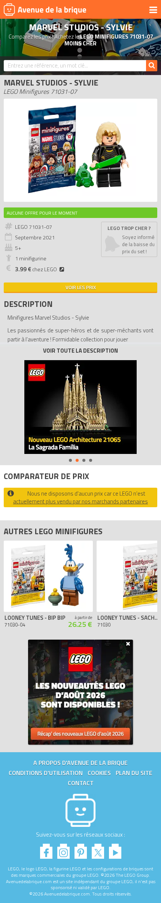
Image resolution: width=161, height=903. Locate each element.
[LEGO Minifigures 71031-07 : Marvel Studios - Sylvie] (80, 194)
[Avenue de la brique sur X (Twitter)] (98, 849)
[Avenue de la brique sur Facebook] (46, 849)
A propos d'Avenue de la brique (80, 762)
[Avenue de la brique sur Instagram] (63, 849)
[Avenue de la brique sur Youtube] (115, 849)
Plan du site (134, 772)
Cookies (99, 772)
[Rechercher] (151, 65)
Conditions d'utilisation (46, 772)
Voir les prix (81, 287)
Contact (81, 782)
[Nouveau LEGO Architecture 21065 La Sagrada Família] (80, 407)
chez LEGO (36, 269)
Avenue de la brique (45, 9)
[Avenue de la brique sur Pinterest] (81, 849)
